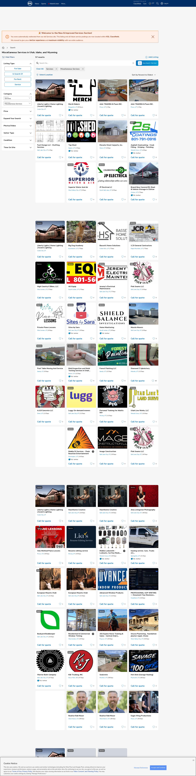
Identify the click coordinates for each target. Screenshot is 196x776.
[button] (30, 98)
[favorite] (60, 115)
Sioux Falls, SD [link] (73, 678)
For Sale (17, 68)
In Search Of (18, 74)
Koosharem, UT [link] (73, 248)
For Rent (17, 79)
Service (18, 84)
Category (7, 97)
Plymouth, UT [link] (135, 678)
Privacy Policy (27, 771)
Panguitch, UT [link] (72, 107)
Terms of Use (17, 771)
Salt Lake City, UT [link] (42, 150)
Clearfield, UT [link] (135, 598)
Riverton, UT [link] (103, 678)
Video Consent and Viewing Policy (86, 771)
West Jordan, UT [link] (42, 289)
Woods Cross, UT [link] (136, 150)
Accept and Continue (158, 768)
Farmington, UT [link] (73, 456)
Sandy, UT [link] (40, 371)
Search (12, 47)
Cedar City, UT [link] (41, 109)
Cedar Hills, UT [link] (104, 248)
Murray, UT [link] (103, 415)
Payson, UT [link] (103, 639)
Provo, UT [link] (103, 107)
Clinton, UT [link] (134, 192)
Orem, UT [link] (102, 148)
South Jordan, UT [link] (73, 289)
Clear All (40, 69)
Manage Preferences (141, 768)
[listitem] (50, 98)
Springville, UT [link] (135, 556)
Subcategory (7, 102)
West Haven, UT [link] (73, 719)
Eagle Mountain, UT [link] (137, 248)
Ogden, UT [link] (71, 148)
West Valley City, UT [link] (74, 190)
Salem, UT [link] (71, 373)
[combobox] (18, 98)
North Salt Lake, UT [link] (105, 190)
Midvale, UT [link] (134, 371)
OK (193, 760)
